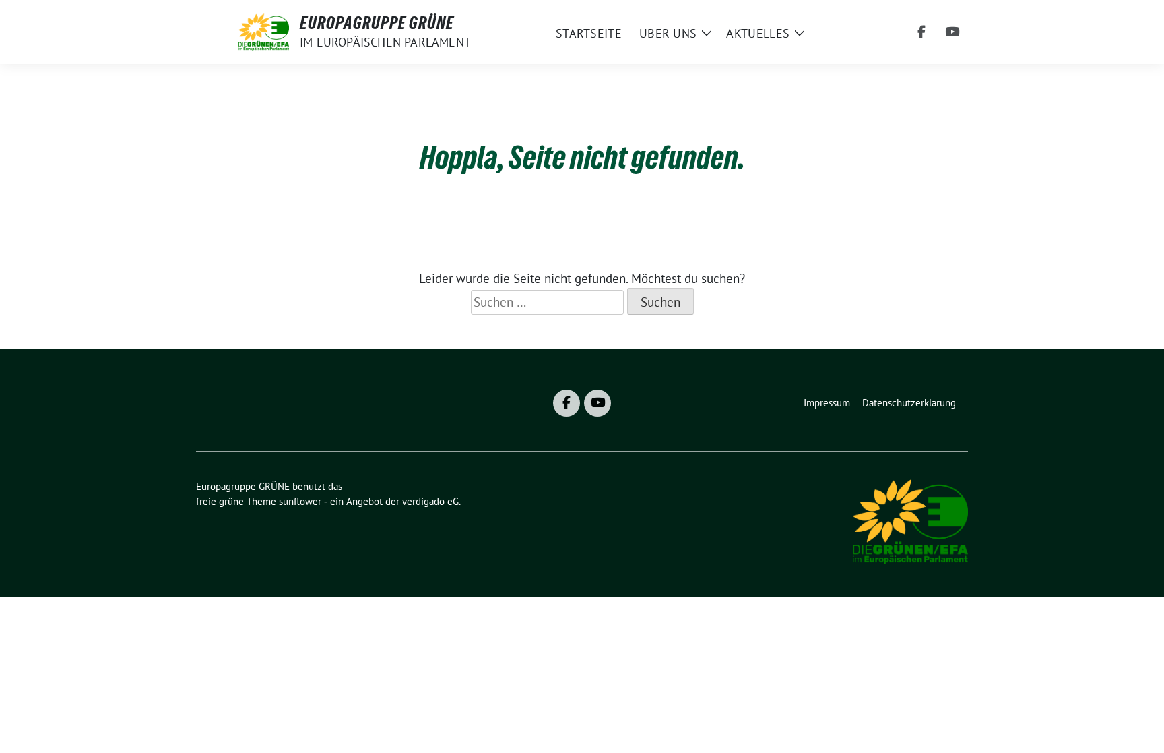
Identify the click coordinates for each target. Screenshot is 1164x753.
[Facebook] (921, 32)
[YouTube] (952, 32)
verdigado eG (430, 501)
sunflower (300, 501)
